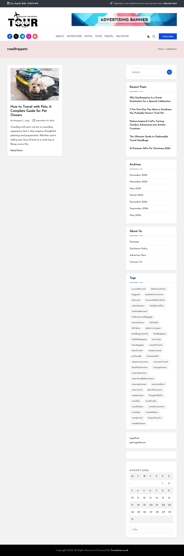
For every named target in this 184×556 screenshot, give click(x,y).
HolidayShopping (139, 339)
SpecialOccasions (154, 390)
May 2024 (135, 215)
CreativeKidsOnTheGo (155, 300)
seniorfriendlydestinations (143, 379)
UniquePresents (154, 418)
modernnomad (154, 351)
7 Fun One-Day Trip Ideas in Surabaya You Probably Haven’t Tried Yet (150, 111)
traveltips (136, 412)
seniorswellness (158, 384)
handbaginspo (160, 334)
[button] (168, 36)
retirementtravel (161, 362)
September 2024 (139, 208)
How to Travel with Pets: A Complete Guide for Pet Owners (30, 111)
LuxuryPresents (156, 345)
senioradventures (139, 373)
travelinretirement (156, 407)
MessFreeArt (137, 351)
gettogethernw (138, 442)
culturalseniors (138, 306)
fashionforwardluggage (142, 317)
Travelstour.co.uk (119, 550)
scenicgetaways (160, 367)
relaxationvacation (140, 362)
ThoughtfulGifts (156, 395)
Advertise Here (138, 255)
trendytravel (137, 418)
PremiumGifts (153, 356)
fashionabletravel (139, 311)
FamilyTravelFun (157, 306)
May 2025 (135, 188)
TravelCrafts (150, 401)
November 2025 (138, 182)
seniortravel (137, 390)
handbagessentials (140, 334)
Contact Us (136, 262)
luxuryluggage (138, 345)
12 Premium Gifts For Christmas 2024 (150, 148)
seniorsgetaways (139, 384)
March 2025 (136, 195)
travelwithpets (152, 412)
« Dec (134, 530)
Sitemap (134, 242)
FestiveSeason (138, 323)
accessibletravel (138, 289)
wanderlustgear (138, 423)
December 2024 (138, 202)
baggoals (136, 295)
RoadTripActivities (140, 367)
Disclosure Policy (138, 248)
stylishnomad (137, 395)
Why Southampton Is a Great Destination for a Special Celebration (150, 99)
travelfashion (137, 407)
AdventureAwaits (158, 289)
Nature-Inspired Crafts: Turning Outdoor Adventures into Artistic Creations (148, 125)
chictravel (136, 300)
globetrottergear (153, 328)
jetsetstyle (156, 339)
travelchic (136, 401)
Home (160, 49)
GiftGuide (154, 323)
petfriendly (136, 356)
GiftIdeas (136, 328)
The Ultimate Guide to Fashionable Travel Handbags (149, 138)
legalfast (134, 438)
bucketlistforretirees (154, 295)
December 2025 (138, 175)
